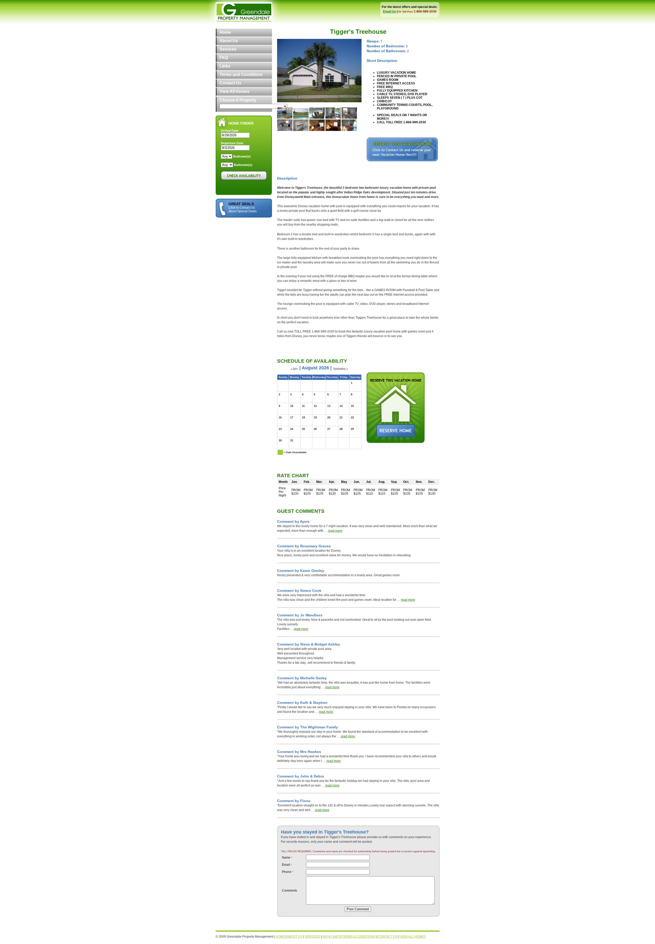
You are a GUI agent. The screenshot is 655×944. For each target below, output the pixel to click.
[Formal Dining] (349, 117)
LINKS (335, 936)
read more (335, 530)
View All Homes (234, 91)
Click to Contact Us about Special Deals (242, 209)
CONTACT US (388, 936)
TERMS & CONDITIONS (359, 936)
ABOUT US (294, 936)
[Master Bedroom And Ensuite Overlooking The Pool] (333, 130)
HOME (280, 936)
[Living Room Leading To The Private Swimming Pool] (317, 130)
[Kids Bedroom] (301, 130)
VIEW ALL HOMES (413, 936)
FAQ (224, 57)
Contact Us (230, 83)
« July (294, 368)
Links (225, 66)
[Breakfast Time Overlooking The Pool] (333, 117)
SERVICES (312, 936)
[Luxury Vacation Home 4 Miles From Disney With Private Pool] (319, 101)
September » (340, 368)
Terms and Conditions (241, 74)
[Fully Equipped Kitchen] (284, 130)
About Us (229, 41)
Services (228, 49)
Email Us (389, 11)
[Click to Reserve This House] (402, 160)
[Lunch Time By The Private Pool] (317, 117)
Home (225, 32)
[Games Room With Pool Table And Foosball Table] (284, 117)
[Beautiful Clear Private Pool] (301, 117)
